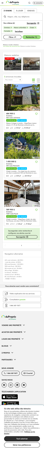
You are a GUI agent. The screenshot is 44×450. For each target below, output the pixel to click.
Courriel (29, 373)
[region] (22, 427)
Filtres (11, 37)
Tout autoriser (22, 439)
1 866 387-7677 (12, 373)
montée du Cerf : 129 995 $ (12, 274)
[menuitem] (22, 325)
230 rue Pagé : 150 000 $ (11, 270)
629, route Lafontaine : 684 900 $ (14, 260)
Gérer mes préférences (22, 445)
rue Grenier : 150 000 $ (11, 272)
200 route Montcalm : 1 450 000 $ (14, 264)
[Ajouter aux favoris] (36, 114)
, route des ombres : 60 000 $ (13, 262)
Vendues (31, 11)
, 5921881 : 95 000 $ (10, 279)
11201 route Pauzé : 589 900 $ (13, 266)
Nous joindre (8, 368)
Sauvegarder (21, 237)
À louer (19, 11)
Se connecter (38, 3)
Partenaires (7, 360)
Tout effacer (19, 31)
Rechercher (30, 37)
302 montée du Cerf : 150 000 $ (13, 268)
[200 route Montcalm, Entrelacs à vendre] (22, 145)
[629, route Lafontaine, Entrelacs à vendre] (22, 97)
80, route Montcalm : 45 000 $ (13, 276)
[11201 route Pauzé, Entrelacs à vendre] (22, 193)
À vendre (8, 11)
